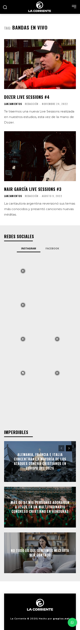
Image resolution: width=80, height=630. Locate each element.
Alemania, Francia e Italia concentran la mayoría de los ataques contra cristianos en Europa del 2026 (40, 461)
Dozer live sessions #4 (27, 97)
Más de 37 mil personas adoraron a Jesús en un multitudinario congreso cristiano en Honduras (40, 507)
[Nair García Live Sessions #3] (40, 156)
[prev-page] (61, 448)
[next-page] (69, 448)
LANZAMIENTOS (13, 104)
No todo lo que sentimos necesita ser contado (40, 552)
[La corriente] (40, 6)
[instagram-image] (23, 270)
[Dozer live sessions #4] (40, 64)
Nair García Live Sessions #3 (33, 189)
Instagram (28, 248)
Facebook (52, 248)
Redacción (31, 104)
